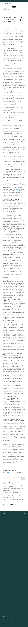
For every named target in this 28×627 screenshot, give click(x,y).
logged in (10, 472)
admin (5, 23)
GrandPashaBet (16, 189)
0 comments (20, 23)
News (15, 23)
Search (23, 478)
